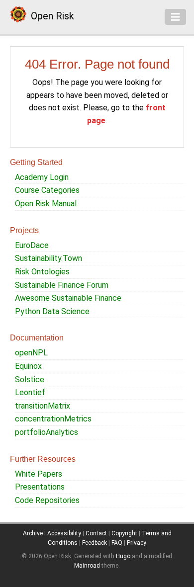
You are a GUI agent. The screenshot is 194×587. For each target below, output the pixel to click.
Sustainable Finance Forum (61, 285)
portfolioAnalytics (46, 432)
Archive (33, 533)
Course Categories (47, 190)
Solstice (29, 379)
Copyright (124, 533)
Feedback (94, 542)
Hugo (123, 556)
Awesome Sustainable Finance (68, 298)
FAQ (116, 542)
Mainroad (87, 565)
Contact (96, 533)
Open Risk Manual (46, 203)
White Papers (38, 474)
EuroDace (32, 245)
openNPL (31, 352)
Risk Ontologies (42, 271)
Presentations (40, 487)
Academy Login (42, 177)
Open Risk (52, 16)
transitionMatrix (42, 406)
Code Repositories (47, 500)
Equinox (28, 366)
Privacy (136, 542)
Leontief (30, 392)
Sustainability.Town (48, 258)
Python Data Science (52, 311)
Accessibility (64, 533)
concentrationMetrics (53, 418)
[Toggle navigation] (176, 17)
